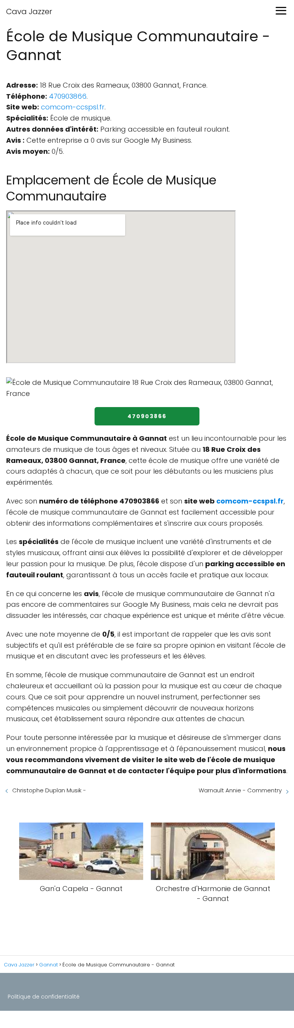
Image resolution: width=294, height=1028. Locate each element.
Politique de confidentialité (44, 996)
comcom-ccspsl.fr (73, 107)
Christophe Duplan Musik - (49, 790)
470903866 (68, 96)
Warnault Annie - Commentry (240, 790)
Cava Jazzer (29, 11)
